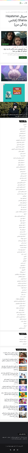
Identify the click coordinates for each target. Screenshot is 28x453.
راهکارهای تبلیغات (20, 299)
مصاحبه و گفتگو (23, 319)
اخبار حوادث (22, 138)
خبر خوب (23, 294)
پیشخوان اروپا (23, 198)
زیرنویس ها (22, 229)
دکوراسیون (22, 265)
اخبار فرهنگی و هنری (20, 167)
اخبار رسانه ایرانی (20, 142)
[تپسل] (4, 84)
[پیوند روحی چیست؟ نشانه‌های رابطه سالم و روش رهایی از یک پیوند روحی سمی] (23, 375)
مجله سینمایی (22, 305)
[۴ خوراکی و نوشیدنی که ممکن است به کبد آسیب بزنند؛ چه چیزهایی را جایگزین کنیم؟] (23, 361)
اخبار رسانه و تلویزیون (20, 140)
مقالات (24, 323)
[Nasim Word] (21, 3)
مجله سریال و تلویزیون (20, 303)
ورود (25, 337)
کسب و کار (22, 297)
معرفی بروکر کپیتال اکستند (16, 439)
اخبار (25, 127)
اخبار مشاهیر (23, 180)
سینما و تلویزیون (23, 245)
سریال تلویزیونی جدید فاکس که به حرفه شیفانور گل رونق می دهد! (15, 50)
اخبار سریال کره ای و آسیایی (18, 149)
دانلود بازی (22, 218)
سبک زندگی (23, 243)
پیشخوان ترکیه (23, 203)
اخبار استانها (22, 131)
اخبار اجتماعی (22, 129)
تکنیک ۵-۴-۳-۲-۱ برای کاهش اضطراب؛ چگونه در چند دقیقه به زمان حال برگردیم (15, 79)
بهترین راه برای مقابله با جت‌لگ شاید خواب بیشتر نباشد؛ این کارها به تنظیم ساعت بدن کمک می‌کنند (10, 407)
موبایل (9, 437)
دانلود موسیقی (22, 225)
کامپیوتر (23, 270)
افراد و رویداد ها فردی (21, 194)
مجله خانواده (23, 288)
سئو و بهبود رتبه (21, 250)
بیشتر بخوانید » (23, 57)
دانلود (25, 214)
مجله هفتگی (23, 292)
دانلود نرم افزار (22, 227)
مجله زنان (24, 290)
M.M (25, 47)
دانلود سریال (22, 220)
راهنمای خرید (22, 267)
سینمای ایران (21, 160)
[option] (14, 73)
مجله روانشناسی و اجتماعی (19, 301)
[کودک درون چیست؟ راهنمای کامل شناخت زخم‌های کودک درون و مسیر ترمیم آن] (23, 381)
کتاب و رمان (22, 232)
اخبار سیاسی (22, 153)
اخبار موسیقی (22, 169)
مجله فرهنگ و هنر (21, 314)
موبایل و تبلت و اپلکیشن (20, 274)
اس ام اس (23, 263)
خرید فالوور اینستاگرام (15, 437)
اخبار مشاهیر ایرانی (21, 182)
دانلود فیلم (23, 223)
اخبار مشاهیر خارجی (21, 187)
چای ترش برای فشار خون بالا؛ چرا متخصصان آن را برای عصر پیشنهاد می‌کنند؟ (11, 400)
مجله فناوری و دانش (20, 317)
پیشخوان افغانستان (22, 200)
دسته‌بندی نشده (23, 234)
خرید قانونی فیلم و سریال (20, 216)
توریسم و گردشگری (22, 205)
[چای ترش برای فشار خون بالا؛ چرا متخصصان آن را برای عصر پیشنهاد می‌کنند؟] (23, 401)
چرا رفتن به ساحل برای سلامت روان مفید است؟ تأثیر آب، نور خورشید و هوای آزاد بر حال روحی (9, 367)
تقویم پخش (21, 151)
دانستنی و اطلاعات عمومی (21, 212)
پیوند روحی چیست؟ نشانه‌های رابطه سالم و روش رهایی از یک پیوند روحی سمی (9, 373)
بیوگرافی (24, 196)
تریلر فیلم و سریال (20, 308)
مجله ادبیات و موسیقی (21, 281)
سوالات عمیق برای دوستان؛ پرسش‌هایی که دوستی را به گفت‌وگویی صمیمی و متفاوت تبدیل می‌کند (10, 414)
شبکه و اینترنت (23, 247)
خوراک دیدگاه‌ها (23, 341)
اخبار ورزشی (22, 171)
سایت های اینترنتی (21, 252)
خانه (25, 12)
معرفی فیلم (21, 310)
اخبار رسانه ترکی (20, 144)
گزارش (24, 258)
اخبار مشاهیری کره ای (20, 189)
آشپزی (24, 124)
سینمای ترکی (21, 162)
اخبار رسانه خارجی (20, 147)
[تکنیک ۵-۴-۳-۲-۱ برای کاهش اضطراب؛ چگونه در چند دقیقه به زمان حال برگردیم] (23, 388)
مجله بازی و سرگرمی (22, 283)
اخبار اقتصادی (22, 133)
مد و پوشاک (22, 272)
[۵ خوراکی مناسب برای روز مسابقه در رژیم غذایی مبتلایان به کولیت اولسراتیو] (23, 394)
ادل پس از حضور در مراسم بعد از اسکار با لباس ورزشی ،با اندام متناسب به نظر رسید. (14, 115)
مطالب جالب (23, 321)
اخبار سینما (23, 156)
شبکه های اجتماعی (21, 236)
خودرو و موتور (23, 209)
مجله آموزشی (23, 279)
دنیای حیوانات (23, 238)
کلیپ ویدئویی (22, 328)
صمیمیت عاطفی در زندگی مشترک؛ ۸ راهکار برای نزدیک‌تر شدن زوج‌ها (10, 353)
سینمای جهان (21, 165)
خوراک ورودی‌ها (23, 339)
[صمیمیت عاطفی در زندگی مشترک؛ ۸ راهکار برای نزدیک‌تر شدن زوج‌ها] (23, 354)
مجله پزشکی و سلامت (21, 285)
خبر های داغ (23, 207)
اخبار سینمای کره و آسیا (18, 158)
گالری (25, 256)
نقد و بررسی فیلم (20, 312)
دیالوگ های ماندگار (22, 241)
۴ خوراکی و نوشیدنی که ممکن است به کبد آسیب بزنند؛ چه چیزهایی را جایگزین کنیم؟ (10, 360)
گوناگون (24, 261)
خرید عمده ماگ (24, 437)
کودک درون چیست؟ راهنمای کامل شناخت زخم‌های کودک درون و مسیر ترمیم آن (10, 381)
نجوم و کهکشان (21, 276)
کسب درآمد (23, 254)
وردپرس (24, 344)
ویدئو (25, 326)
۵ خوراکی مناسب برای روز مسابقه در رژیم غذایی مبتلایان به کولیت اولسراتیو (9, 393)
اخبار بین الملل (22, 135)
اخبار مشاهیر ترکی (21, 185)
